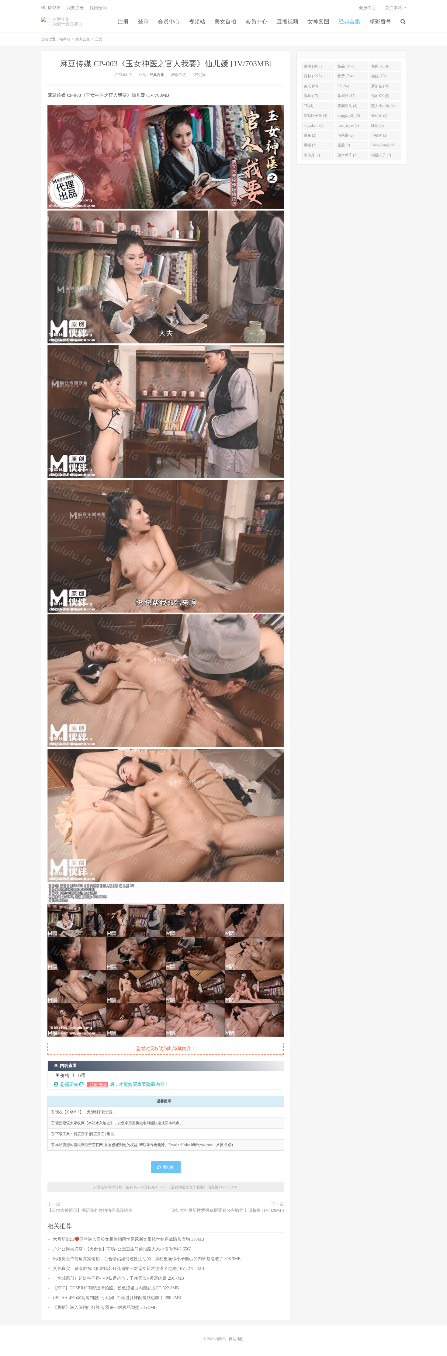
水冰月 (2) (312, 155)
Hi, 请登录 (51, 7)
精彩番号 (380, 22)
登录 (143, 22)
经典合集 (349, 22)
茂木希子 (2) (347, 155)
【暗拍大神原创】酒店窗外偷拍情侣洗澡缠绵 (90, 1210)
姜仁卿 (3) (379, 115)
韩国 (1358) (380, 66)
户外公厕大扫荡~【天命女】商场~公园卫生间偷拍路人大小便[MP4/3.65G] (122, 1249)
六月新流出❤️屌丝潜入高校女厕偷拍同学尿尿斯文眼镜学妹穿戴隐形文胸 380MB (128, 1239)
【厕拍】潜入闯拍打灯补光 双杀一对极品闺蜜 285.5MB (105, 1307)
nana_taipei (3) (348, 125)
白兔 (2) (310, 135)
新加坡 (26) (380, 86)
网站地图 (236, 1339)
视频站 (197, 22)
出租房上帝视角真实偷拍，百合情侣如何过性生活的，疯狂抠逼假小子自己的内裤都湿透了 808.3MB (147, 1259)
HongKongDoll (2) (382, 146)
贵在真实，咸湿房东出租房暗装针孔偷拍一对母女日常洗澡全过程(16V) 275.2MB (128, 1268)
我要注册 (75, 7)
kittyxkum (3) (314, 125)
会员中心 (169, 22)
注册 (123, 22)
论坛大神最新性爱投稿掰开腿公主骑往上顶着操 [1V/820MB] (227, 1210)
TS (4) (308, 106)
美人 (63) (311, 86)
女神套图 (318, 22)
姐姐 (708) (379, 76)
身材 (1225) (313, 76)
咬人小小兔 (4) (383, 106)
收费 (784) (346, 76)
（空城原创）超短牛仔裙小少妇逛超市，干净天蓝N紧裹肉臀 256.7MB (118, 1278)
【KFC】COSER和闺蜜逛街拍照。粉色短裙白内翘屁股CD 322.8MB (116, 1288)
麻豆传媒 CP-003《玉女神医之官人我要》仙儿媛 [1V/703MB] (166, 63)
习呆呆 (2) (346, 135)
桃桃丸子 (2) (381, 155)
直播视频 (287, 22)
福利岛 (43, 21)
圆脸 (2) (344, 145)
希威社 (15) (346, 96)
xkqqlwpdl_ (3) (349, 115)
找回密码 (98, 7)
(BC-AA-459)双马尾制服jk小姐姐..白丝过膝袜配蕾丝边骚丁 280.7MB (117, 1297)
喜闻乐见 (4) (347, 106)
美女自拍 (225, 22)
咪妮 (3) (377, 125)
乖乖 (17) (311, 96)
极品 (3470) (346, 66)
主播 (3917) (313, 66)
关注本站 (394, 7)
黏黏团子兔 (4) (315, 115)
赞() (169, 1167)
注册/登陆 (98, 1084)
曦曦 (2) (310, 145)
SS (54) (343, 86)
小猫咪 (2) (379, 135)
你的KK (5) (380, 96)
